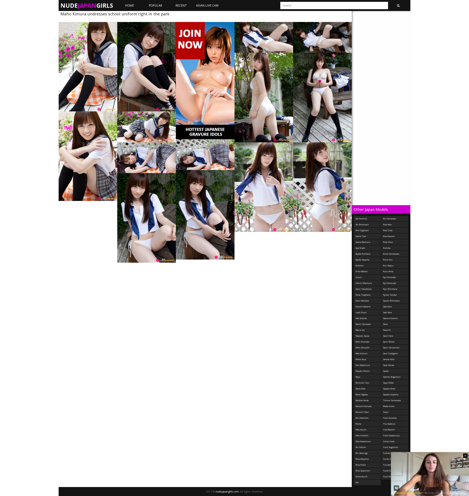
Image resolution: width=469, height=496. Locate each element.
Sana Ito (387, 330)
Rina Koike (361, 464)
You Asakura (389, 423)
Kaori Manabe (362, 300)
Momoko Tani (362, 382)
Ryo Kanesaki (389, 277)
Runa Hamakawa (391, 253)
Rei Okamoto (362, 418)
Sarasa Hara (388, 359)
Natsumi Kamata (364, 406)
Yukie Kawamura (391, 435)
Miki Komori (362, 353)
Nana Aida (360, 388)
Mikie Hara (361, 359)
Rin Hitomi (361, 447)
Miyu (358, 376)
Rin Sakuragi (362, 453)
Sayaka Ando (389, 388)
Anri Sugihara (362, 230)
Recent (181, 5)
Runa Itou (387, 259)
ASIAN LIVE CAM (207, 5)
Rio (357, 482)
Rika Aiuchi (361, 429)
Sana (385, 324)
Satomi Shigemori (391, 376)
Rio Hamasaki (389, 218)
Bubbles (359, 265)
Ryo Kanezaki (389, 283)
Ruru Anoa (388, 271)
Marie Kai (360, 330)
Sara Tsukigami (390, 353)
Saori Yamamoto (391, 347)
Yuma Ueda (388, 441)
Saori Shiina (388, 341)
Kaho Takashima (364, 289)
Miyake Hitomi (363, 371)
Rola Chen (388, 242)
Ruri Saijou (388, 265)
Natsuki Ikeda (362, 400)
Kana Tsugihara (363, 294)
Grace (359, 277)
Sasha (386, 371)
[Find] (398, 5)
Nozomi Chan (362, 412)
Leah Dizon (361, 312)
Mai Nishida (361, 318)
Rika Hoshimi (362, 435)
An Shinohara (362, 224)
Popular (155, 5)
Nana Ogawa (362, 394)
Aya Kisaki (360, 248)
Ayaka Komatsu (363, 253)
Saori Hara (388, 335)
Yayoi (385, 412)
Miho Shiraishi (362, 347)
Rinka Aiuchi (362, 476)
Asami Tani (361, 236)
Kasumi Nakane (363, 306)
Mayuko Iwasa (362, 335)
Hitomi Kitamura (364, 283)
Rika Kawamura (363, 441)
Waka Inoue (388, 406)
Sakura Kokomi (390, 318)
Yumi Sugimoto (390, 447)
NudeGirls (86, 5)
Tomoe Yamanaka (392, 400)
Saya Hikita (388, 382)
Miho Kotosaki (362, 341)
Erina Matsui (362, 271)
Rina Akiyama (362, 459)
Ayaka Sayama (362, 259)
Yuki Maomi (389, 429)
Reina (358, 423)
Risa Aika (387, 224)
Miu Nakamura (363, 365)
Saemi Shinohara (391, 300)
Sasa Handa (388, 365)
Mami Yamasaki (363, 324)
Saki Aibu (387, 306)
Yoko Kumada (390, 418)
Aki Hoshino (361, 218)
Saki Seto (387, 312)
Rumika (386, 248)
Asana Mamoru (363, 242)
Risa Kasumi (389, 236)
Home (129, 5)
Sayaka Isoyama (390, 394)
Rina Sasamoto (363, 470)
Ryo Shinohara (390, 289)
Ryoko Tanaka (390, 294)
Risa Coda (387, 230)
